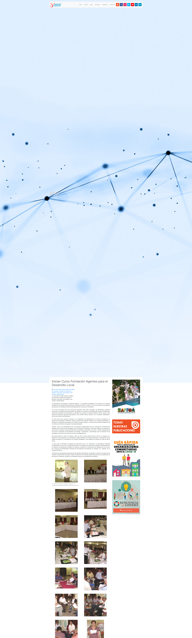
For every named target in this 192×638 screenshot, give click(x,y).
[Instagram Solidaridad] (125, 4)
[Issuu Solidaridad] (117, 4)
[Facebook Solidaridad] (121, 4)
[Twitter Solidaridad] (128, 4)
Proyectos (97, 4)
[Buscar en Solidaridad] (140, 4)
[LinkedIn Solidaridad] (136, 4)
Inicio (80, 4)
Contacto (112, 4)
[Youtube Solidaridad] (132, 4)
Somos (86, 4)
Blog (91, 4)
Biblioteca (105, 4)
